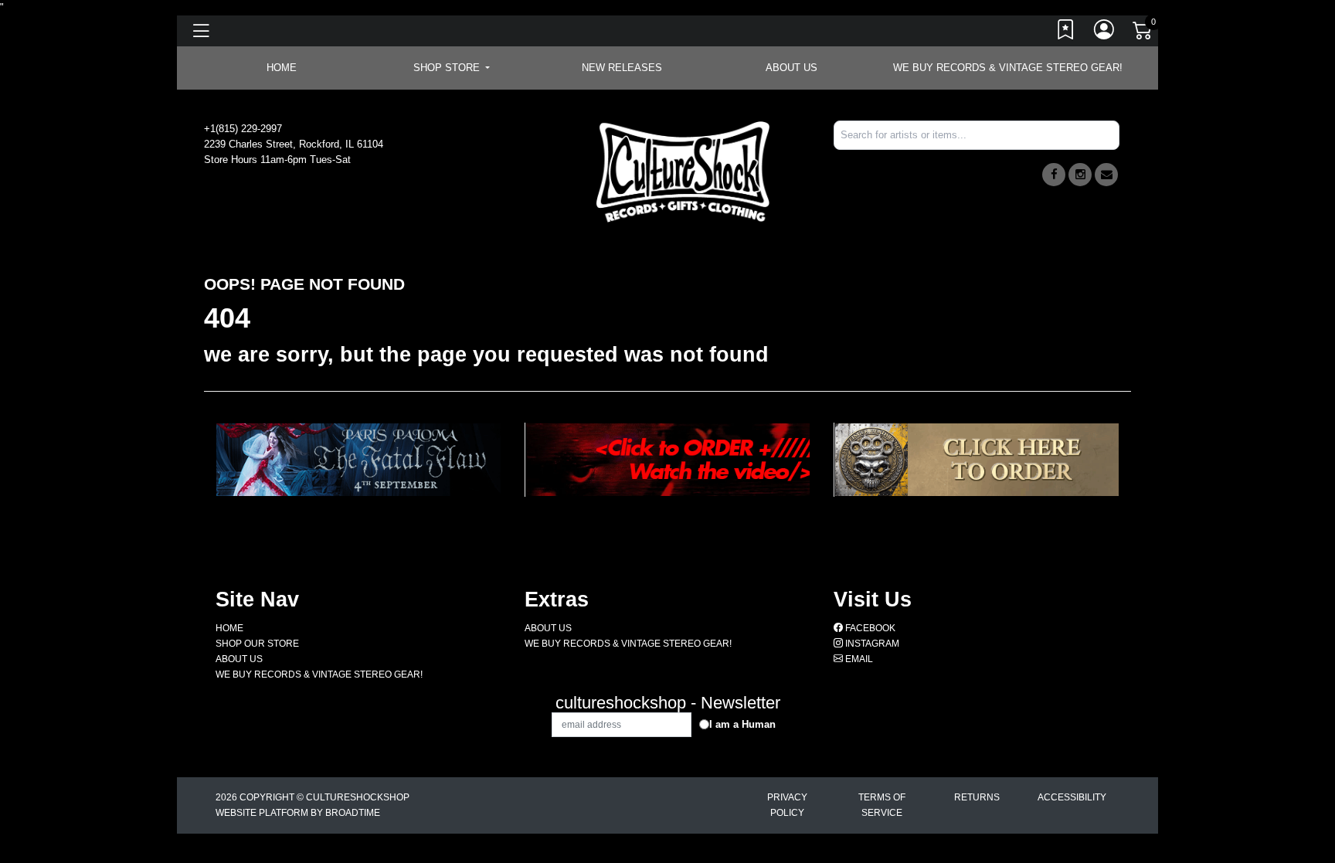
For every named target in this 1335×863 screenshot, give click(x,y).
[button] (451, 68)
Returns (977, 797)
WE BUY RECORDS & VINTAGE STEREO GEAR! (1008, 67)
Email (858, 659)
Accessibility (1072, 797)
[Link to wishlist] (1066, 33)
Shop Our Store (257, 643)
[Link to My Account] (1105, 33)
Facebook (869, 628)
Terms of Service (881, 805)
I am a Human (742, 724)
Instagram (871, 643)
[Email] (1106, 174)
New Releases (622, 67)
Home (229, 628)
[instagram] (1080, 174)
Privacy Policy (787, 805)
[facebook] (1054, 174)
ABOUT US (791, 67)
